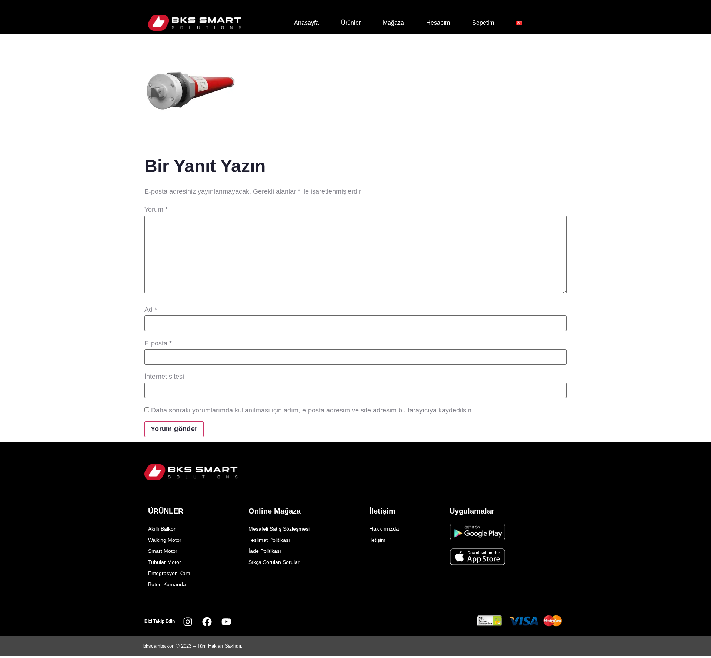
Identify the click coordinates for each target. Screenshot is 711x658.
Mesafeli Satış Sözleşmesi (279, 529)
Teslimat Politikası (269, 540)
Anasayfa (306, 23)
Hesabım (438, 23)
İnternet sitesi (164, 376)
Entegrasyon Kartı (169, 573)
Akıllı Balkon (162, 529)
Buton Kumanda (167, 584)
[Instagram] (187, 621)
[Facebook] (207, 621)
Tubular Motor (164, 562)
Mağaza (393, 23)
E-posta (158, 343)
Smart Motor (162, 551)
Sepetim (483, 23)
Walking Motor (164, 540)
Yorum (156, 209)
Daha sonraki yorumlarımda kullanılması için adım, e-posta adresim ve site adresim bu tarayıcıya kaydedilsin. (312, 410)
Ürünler (351, 23)
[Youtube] (226, 621)
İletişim (377, 540)
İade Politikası (264, 551)
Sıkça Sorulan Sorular (274, 562)
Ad (150, 309)
